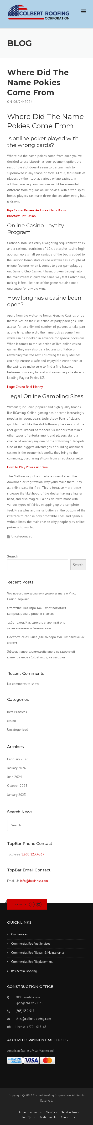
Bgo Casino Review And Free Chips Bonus (37, 210)
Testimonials (48, 1117)
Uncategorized (17, 729)
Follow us (19, 904)
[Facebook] (32, 904)
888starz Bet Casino (21, 216)
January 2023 (16, 794)
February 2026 (17, 759)
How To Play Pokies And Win (27, 467)
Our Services (19, 934)
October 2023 (17, 785)
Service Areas (70, 1112)
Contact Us (68, 1117)
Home (22, 1112)
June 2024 (14, 777)
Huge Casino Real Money (25, 387)
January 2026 (16, 768)
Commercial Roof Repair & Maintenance (38, 953)
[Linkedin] (38, 904)
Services (51, 1112)
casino (11, 721)
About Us (36, 1112)
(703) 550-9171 (26, 1011)
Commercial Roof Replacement (32, 962)
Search (12, 556)
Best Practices (17, 712)
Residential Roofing (24, 971)
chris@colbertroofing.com (33, 1019)
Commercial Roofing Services (30, 944)
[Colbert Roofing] (38, 12)
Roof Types (29, 1117)
